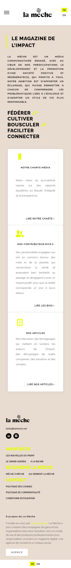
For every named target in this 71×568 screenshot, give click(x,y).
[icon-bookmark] (21, 157)
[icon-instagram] (16, 436)
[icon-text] (21, 323)
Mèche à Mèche (15, 474)
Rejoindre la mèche (29, 467)
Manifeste (18, 448)
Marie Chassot (39, 523)
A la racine (37, 461)
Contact (16, 479)
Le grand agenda (16, 461)
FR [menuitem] (64, 10)
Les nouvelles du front (20, 455)
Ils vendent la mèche (41, 474)
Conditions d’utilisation (20, 498)
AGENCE (17, 552)
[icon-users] (21, 234)
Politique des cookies (19, 486)
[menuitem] (64, 10)
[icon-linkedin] (9, 436)
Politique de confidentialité (23, 492)
